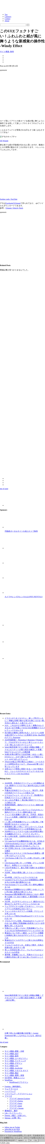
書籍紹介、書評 (11, 1111)
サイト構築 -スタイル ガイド (16, 1071)
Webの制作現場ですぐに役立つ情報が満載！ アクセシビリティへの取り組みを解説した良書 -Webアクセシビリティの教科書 (24, 749)
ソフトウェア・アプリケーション (18, 1094)
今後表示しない (23, 1140)
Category (8, 17)
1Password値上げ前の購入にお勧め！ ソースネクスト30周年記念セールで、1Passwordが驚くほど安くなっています (24, 764)
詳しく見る (33, 1140)
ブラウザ (8, 1096)
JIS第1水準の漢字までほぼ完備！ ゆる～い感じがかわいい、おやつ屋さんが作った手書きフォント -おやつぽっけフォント (24, 756)
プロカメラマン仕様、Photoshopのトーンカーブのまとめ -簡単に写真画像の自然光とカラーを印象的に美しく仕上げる (24, 923)
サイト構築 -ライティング (15, 1061)
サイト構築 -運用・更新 (14, 1075)
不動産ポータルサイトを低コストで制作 (21, 531)
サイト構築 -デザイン (13, 1063)
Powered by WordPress (13, 1131)
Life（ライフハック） (13, 1113)
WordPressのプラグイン (18, 1082)
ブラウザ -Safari (15, 1106)
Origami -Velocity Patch (14, 208)
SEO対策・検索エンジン (15, 1078)
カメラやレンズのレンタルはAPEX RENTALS (23, 597)
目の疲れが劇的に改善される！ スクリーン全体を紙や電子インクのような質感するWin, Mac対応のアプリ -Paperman (25, 735)
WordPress (8, 1080)
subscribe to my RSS (12, 1129)
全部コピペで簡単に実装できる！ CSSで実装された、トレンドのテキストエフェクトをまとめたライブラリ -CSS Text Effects (24, 771)
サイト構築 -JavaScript (13, 1068)
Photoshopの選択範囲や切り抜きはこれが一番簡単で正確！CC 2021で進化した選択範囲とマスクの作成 (25, 896)
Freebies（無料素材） (13, 1087)
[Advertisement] (22, 95)
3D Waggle (4, 141)
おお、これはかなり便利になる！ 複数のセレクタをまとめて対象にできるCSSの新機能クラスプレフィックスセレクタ (25, 727)
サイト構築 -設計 (12, 1054)
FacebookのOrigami (13, 203)
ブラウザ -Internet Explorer (19, 1099)
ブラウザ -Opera (15, 1103)
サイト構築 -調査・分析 (14, 1051)
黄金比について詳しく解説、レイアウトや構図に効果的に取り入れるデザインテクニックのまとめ (24, 935)
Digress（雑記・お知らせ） (16, 1116)
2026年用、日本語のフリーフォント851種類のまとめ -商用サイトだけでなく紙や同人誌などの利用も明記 (24, 785)
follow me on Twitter (12, 1127)
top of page (4, 489)
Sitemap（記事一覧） (13, 1118)
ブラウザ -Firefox (16, 1101)
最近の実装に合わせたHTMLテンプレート (22, 846)
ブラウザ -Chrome (16, 1108)
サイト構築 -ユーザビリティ (16, 1058)
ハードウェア (10, 1091)
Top (6, 15)
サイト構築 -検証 (12, 1073)
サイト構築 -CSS (11, 1066)
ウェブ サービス (11, 1089)
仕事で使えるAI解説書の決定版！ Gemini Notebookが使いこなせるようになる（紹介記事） (23, 1035)
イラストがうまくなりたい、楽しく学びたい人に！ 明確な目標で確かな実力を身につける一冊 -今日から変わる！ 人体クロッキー (25, 720)
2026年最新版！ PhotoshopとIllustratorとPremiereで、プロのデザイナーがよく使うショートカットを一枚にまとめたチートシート (24, 742)
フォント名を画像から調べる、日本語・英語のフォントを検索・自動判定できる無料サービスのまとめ (24, 817)
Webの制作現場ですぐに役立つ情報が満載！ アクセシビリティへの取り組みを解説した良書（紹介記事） (24, 997)
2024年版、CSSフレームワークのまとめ (21, 877)
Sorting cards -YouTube (8, 199)
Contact (7, 19)
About (7, 21)
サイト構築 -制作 (7, 52)
